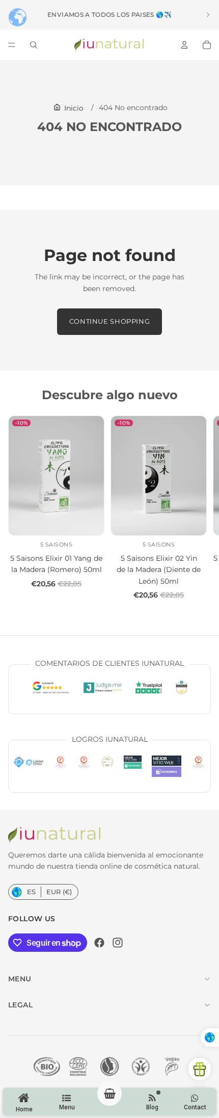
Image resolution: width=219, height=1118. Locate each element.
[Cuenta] (184, 45)
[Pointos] (199, 1069)
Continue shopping (109, 321)
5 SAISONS (56, 544)
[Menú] (11, 45)
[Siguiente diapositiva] (208, 15)
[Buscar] (33, 45)
